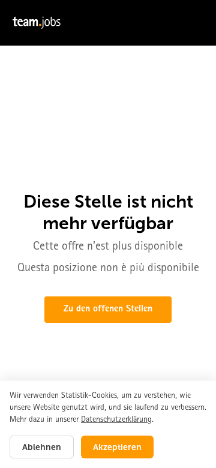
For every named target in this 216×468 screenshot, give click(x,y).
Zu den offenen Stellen (108, 309)
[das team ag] (108, 23)
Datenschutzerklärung (116, 420)
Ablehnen (41, 447)
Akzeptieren (117, 447)
